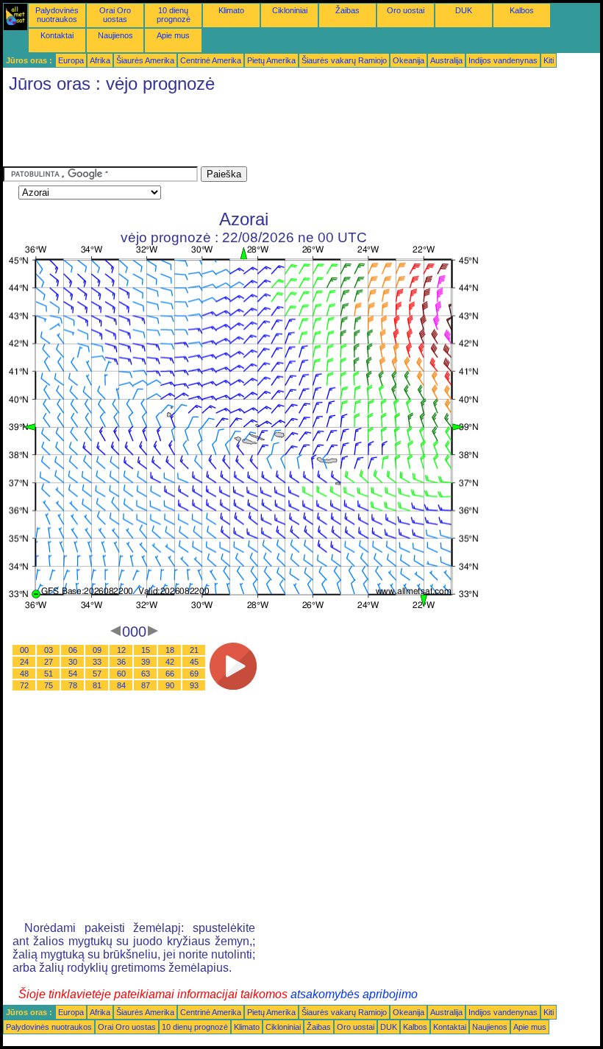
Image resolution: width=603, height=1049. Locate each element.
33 (97, 661)
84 (121, 685)
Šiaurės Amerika (145, 60)
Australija (446, 60)
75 (48, 685)
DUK (463, 10)
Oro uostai (405, 10)
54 (72, 673)
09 (97, 650)
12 (121, 650)
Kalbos (522, 10)
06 (72, 650)
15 (145, 650)
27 (48, 661)
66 (169, 673)
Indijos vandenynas (503, 60)
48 (24, 673)
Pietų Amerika (271, 60)
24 (24, 661)
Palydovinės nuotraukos (57, 15)
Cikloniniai (289, 10)
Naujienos (115, 35)
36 (121, 661)
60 (121, 673)
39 (145, 661)
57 (97, 673)
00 (24, 650)
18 (169, 650)
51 (48, 673)
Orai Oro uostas (115, 15)
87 (145, 685)
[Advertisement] (270, 133)
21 (194, 650)
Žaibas (347, 10)
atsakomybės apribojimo (354, 994)
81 (97, 685)
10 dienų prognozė (173, 15)
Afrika (100, 60)
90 (169, 685)
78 (72, 685)
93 (194, 685)
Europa (71, 60)
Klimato (231, 10)
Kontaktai (57, 35)
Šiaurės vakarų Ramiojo (344, 60)
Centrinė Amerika (210, 60)
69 (194, 673)
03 (48, 650)
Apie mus (173, 35)
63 (145, 673)
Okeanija (408, 60)
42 (169, 661)
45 (194, 661)
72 (24, 685)
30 (72, 661)
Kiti (548, 60)
